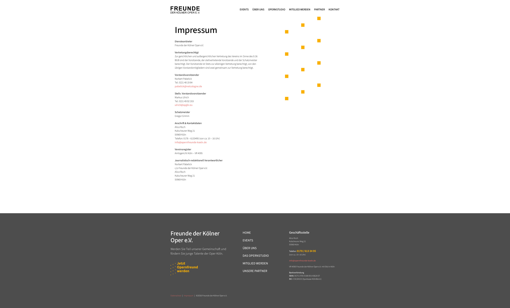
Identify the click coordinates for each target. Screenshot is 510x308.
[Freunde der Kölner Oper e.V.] (185, 10)
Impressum (188, 295)
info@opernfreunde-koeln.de (191, 142)
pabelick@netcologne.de (188, 86)
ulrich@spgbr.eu (183, 105)
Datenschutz (176, 295)
